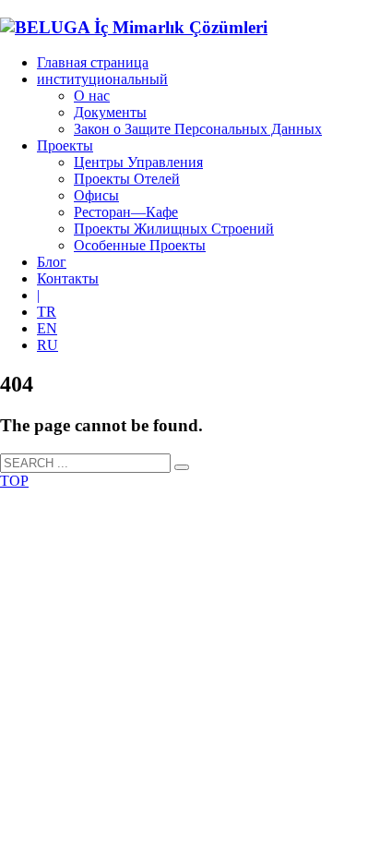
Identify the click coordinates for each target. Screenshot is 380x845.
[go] (181, 467)
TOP (14, 481)
